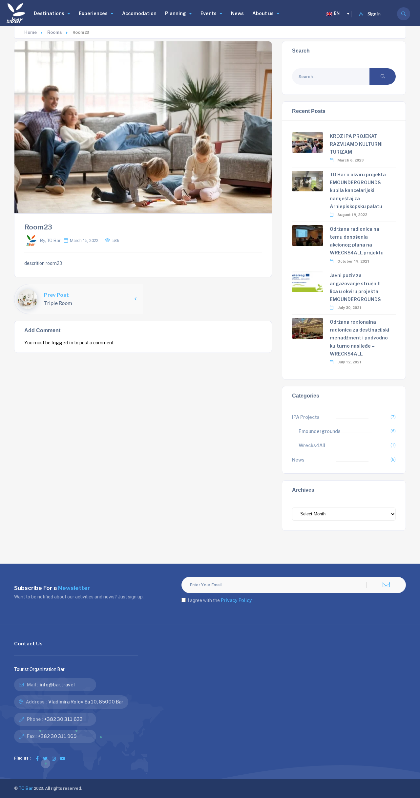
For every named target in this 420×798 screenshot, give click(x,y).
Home (30, 32)
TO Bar (26, 788)
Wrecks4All (312, 445)
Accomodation (139, 13)
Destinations (49, 13)
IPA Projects (306, 417)
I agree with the (220, 600)
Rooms (54, 32)
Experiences (93, 13)
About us (263, 13)
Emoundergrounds (320, 431)
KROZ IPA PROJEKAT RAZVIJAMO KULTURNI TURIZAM (356, 144)
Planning (175, 13)
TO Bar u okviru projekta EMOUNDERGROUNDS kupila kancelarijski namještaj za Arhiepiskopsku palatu (358, 190)
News (237, 13)
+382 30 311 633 (63, 719)
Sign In (374, 13)
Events (208, 13)
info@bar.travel (57, 684)
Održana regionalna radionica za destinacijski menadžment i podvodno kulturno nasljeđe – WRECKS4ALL (359, 337)
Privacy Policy (236, 600)
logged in (62, 342)
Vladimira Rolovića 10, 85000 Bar (85, 701)
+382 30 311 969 (57, 736)
